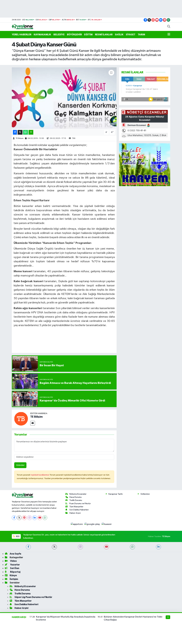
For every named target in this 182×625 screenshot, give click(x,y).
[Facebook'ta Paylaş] (15, 132)
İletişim (14, 579)
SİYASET (130, 34)
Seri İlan (14, 568)
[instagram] (80, 546)
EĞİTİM (88, 34)
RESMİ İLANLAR (103, 34)
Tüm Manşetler (76, 507)
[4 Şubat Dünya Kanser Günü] (64, 98)
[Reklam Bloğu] (144, 164)
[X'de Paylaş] (20, 132)
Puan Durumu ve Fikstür (80, 503)
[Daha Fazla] (31, 132)
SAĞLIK (119, 34)
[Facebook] (14, 517)
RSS (17, 536)
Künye (13, 575)
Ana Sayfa (15, 554)
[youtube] (106, 546)
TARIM (141, 34)
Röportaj (15, 572)
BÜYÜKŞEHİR (74, 34)
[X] (19, 517)
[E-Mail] (32, 423)
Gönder (20, 465)
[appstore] (77, 524)
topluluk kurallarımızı (40, 475)
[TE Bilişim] (21, 418)
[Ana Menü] (168, 34)
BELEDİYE (59, 34)
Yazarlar (15, 564)
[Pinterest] (24, 517)
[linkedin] (158, 546)
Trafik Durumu (75, 500)
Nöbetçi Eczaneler (77, 494)
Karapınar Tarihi (115, 494)
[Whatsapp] (45, 517)
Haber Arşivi (75, 513)
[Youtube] (39, 517)
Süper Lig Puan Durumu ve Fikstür (33, 597)
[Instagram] (29, 517)
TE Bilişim (19, 138)
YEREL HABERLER (21, 34)
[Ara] (168, 27)
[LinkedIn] (34, 517)
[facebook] (28, 546)
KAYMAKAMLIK (42, 34)
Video (13, 561)
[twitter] (54, 546)
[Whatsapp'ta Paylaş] (25, 132)
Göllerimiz (145, 494)
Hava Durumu (75, 497)
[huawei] (106, 524)
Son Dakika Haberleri (79, 510)
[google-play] (92, 524)
